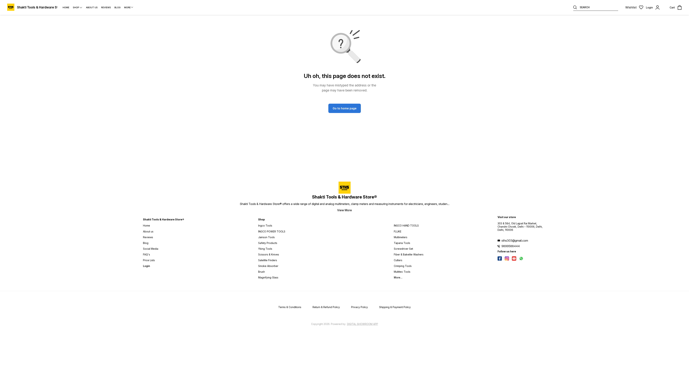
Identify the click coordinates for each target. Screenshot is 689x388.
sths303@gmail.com (514, 240)
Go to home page (345, 108)
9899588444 (510, 246)
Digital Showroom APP (362, 323)
